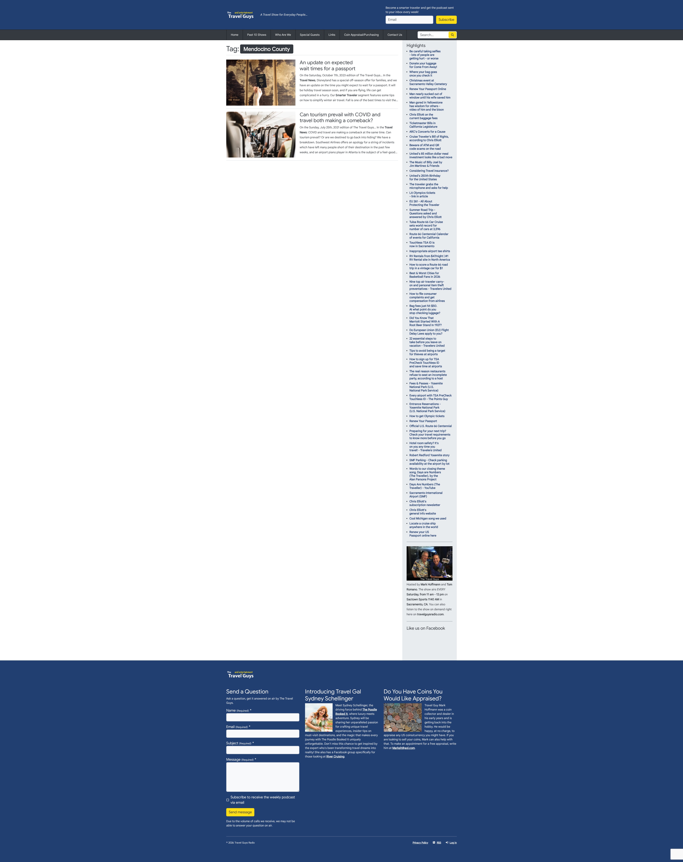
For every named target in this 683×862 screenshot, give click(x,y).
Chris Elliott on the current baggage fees (423, 116)
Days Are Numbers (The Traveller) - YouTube (424, 486)
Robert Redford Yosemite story (429, 455)
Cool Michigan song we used (427, 518)
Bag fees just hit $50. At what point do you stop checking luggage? (424, 309)
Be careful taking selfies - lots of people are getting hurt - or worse (425, 55)
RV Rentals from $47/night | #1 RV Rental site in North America (429, 257)
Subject (238, 743)
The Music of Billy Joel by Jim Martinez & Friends (425, 164)
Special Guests (310, 35)
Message (240, 759)
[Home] (240, 14)
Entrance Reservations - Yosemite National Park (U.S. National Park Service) (427, 407)
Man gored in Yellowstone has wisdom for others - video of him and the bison (426, 106)
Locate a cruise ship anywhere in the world (423, 525)
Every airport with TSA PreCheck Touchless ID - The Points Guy (430, 397)
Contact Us (395, 35)
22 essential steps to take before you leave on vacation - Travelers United (427, 342)
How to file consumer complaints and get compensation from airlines (427, 297)
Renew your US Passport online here (422, 533)
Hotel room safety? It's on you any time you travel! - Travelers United (425, 446)
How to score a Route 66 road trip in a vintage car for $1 (428, 266)
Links (332, 35)
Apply (452, 35)
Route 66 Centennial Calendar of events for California (428, 235)
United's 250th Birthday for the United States (424, 177)
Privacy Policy (420, 842)
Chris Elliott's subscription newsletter (424, 503)
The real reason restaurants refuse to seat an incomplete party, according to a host (428, 375)
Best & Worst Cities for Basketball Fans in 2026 (424, 275)
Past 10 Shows (256, 35)
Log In (453, 842)
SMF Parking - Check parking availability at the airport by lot (429, 462)
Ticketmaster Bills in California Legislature (423, 125)
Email (237, 727)
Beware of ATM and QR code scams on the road (425, 147)
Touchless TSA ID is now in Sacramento (422, 244)
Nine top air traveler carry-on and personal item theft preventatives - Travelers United (430, 285)
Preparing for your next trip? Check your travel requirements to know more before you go (429, 434)
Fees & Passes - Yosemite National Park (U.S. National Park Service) (426, 387)
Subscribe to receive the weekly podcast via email (263, 800)
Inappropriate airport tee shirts (429, 251)
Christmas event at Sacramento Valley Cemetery (428, 82)
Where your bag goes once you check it (423, 73)
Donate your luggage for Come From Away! (423, 65)
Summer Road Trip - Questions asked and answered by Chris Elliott (425, 213)
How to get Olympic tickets (426, 416)
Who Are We (283, 35)
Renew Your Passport (423, 421)
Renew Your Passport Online (427, 89)
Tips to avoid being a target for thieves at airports (427, 352)
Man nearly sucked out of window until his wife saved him (429, 95)
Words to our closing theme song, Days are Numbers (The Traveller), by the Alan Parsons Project (427, 474)
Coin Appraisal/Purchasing (361, 35)
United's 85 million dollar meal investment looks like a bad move (430, 155)
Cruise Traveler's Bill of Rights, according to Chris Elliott (429, 138)
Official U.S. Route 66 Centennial (430, 426)
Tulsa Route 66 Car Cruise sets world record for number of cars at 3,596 (426, 225)
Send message (240, 812)
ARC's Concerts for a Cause (427, 132)
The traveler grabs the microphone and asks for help (428, 186)
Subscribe (446, 19)
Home (234, 35)
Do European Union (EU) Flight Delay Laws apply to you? (429, 331)
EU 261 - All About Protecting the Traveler (424, 203)
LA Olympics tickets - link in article (422, 194)
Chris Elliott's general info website (422, 511)
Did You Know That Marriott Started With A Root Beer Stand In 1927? (425, 321)
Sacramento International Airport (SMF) (426, 494)
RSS (439, 842)
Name (237, 710)
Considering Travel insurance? (429, 171)
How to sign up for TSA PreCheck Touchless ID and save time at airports (425, 362)
